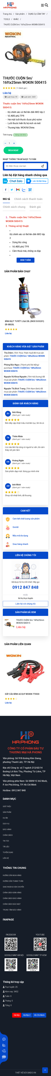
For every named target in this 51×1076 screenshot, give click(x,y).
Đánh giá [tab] (35, 207)
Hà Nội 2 (26, 1015)
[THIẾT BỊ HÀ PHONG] (10, 5)
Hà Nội (17, 1015)
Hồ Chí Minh (39, 1015)
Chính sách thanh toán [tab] (28, 199)
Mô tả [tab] (6, 199)
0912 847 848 (25, 587)
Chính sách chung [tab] (14, 207)
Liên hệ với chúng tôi (25, 603)
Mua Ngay (13, 150)
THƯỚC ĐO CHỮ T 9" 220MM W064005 (22, 694)
